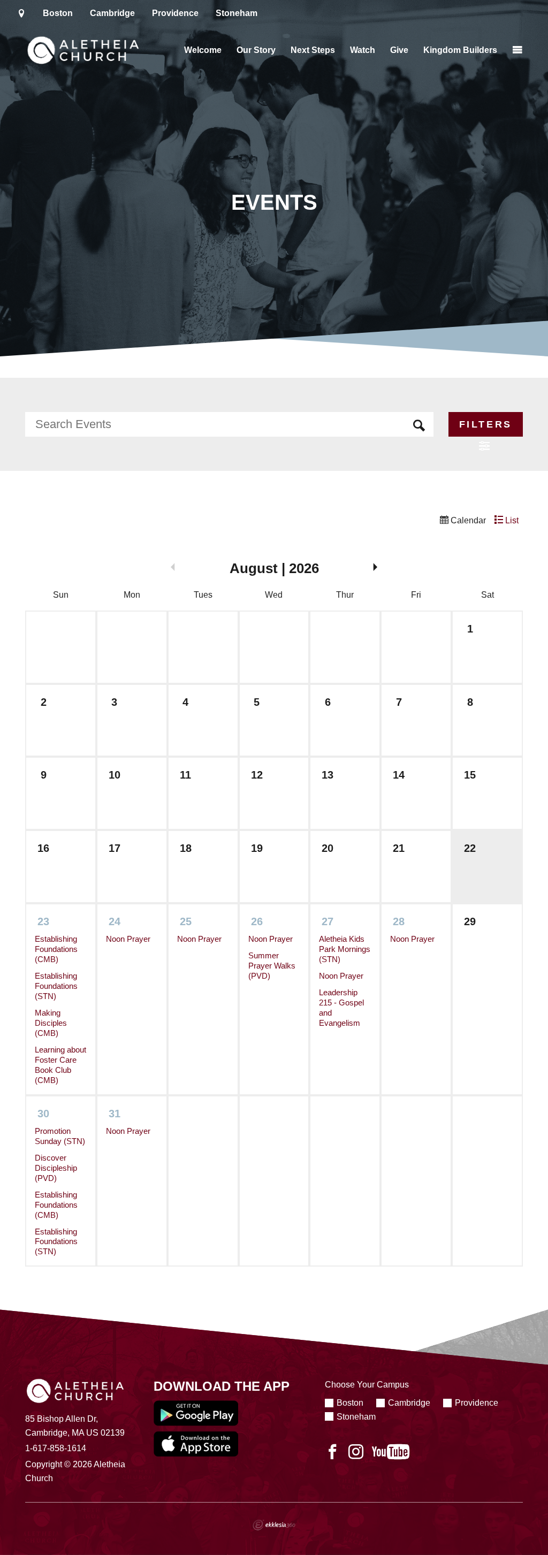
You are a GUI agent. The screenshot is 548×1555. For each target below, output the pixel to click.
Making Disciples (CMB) (51, 1023)
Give (399, 50)
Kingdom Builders (460, 50)
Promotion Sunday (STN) (60, 1136)
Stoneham (236, 13)
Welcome (203, 50)
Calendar (467, 520)
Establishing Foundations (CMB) (56, 949)
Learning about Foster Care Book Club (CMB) (60, 1065)
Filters (485, 424)
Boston (58, 13)
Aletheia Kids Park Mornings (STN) (344, 949)
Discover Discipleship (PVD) (56, 1168)
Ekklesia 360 (274, 1525)
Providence (175, 13)
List (511, 520)
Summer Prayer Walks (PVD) (271, 965)
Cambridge (112, 13)
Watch (362, 50)
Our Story (256, 50)
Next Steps (313, 50)
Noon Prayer (128, 939)
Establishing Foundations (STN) (56, 986)
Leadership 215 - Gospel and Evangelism (341, 1007)
